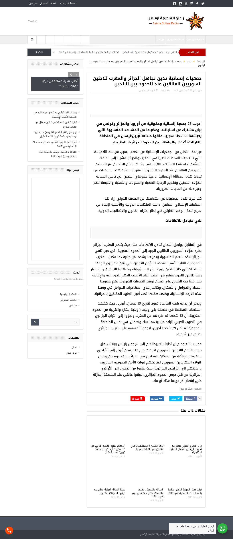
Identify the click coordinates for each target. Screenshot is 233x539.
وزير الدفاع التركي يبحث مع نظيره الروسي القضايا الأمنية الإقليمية (186, 449)
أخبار (176, 90)
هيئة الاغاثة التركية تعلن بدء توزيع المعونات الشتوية (109, 491)
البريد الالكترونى (147, 90)
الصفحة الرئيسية (68, 3)
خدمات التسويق (48, 3)
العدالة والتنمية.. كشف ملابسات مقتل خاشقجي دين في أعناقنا (147, 493)
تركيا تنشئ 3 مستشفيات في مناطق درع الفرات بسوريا (147, 447)
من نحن (33, 3)
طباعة (163, 90)
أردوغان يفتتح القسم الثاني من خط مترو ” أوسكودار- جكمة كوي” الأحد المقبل (168, 52)
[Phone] (9, 530)
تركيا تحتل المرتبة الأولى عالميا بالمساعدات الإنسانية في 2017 (97, 52)
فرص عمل (71, 353)
